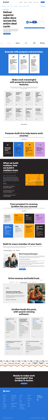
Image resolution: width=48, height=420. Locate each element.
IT (11, 401)
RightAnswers (5, 404)
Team (20, 398)
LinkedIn (37, 399)
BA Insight (4, 398)
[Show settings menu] (41, 27)
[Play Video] (25, 27)
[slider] (32, 27)
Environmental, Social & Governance (22, 405)
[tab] (12, 282)
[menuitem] (21, 2)
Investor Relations (22, 407)
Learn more (4, 183)
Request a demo (43, 6)
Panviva (4, 401)
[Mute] (40, 27)
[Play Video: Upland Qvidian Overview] (35, 22)
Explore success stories (13, 299)
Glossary (29, 403)
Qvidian (4, 403)
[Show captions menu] (38, 27)
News (28, 401)
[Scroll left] (40, 280)
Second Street (5, 406)
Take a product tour (24, 124)
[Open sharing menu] (42, 27)
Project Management (14, 406)
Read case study (8, 299)
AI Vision (21, 403)
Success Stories (30, 398)
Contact (29, 404)
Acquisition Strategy (22, 408)
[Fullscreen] (44, 27)
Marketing (12, 404)
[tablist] (11, 250)
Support (29, 406)
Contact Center (13, 398)
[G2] (28, 324)
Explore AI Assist (24, 139)
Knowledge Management (14, 403)
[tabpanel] (24, 261)
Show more (7, 332)
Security (21, 401)
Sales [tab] (14, 250)
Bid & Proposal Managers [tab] (8, 250)
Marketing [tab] (18, 250)
